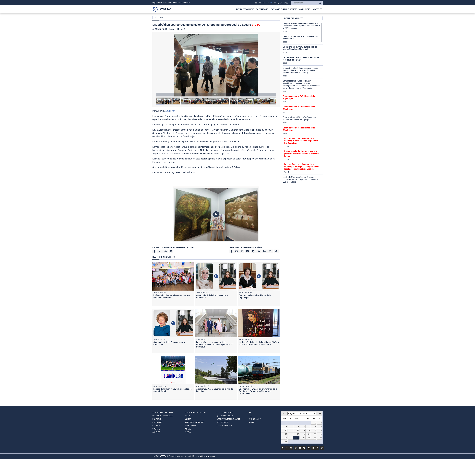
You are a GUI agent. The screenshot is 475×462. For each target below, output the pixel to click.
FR (271, 3)
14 (309, 430)
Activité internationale (228, 419)
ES (275, 3)
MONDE (188, 419)
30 (321, 438)
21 (309, 434)
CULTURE (285, 9)
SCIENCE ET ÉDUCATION (195, 412)
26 (298, 438)
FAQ (250, 412)
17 (286, 434)
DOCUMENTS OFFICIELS (162, 416)
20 (304, 434)
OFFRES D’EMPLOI (224, 426)
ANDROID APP (255, 419)
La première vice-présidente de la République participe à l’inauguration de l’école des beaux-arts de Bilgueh (302, 166)
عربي (279, 3)
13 (304, 430)
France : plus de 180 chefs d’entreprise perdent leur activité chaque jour (299, 118)
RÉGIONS (156, 426)
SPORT (187, 416)
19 (298, 434)
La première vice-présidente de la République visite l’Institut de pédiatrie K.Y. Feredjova (215, 344)
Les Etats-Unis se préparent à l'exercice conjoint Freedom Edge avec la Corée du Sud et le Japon (300, 179)
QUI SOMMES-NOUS (225, 416)
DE (267, 3)
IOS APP (252, 422)
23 (321, 434)
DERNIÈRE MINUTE (293, 18)
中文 (286, 3)
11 (292, 430)
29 (315, 438)
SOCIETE (293, 9)
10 (286, 430)
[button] (216, 65)
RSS (250, 416)
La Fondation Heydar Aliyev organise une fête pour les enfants (171, 296)
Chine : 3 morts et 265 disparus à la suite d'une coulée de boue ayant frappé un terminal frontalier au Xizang (300, 70)
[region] (303, 102)
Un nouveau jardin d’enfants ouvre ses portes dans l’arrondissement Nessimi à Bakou (302, 153)
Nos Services (223, 422)
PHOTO (188, 432)
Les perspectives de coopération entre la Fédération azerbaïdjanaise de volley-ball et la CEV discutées (301, 25)
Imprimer (173, 29)
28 (309, 438)
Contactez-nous (225, 412)
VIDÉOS (316, 9)
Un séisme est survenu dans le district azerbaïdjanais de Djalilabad (300, 48)
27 (304, 438)
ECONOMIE (275, 9)
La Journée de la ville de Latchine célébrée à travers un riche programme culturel (259, 343)
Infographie (190, 426)
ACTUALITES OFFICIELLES (247, 9)
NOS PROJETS (304, 9)
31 (286, 441)
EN (263, 3)
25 (292, 438)
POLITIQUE (263, 9)
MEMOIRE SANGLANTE (194, 422)
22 (315, 434)
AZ (256, 3)
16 (321, 430)
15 (315, 430)
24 (286, 438)
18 (292, 434)
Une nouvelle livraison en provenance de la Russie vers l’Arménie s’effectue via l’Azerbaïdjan (258, 391)
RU (260, 3)
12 (298, 430)
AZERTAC (170, 111)
